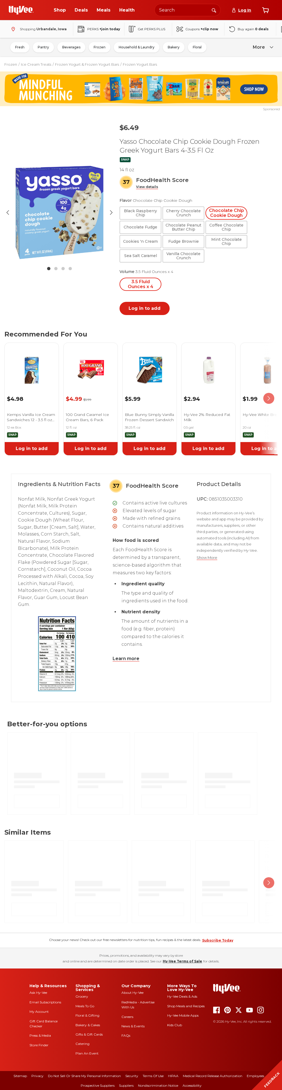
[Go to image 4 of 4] (70, 268)
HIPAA (173, 1076)
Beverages (71, 47)
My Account (39, 1011)
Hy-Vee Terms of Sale (182, 961)
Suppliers (126, 1085)
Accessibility (192, 1085)
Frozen (99, 47)
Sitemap (20, 1076)
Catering (82, 1044)
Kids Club (174, 1025)
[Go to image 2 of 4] (55, 268)
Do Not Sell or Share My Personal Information (84, 1076)
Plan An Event (87, 1053)
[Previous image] (7, 212)
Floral (197, 47)
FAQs (125, 1035)
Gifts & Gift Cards (89, 1034)
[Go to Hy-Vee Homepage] (21, 10)
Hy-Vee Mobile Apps (183, 1015)
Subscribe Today (217, 940)
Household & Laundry (136, 47)
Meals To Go (84, 1006)
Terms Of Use (153, 1076)
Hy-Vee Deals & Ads (182, 996)
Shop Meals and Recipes (186, 1006)
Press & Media (40, 1035)
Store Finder (38, 1045)
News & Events (133, 1026)
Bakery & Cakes (87, 1025)
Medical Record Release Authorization (212, 1076)
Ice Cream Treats (36, 64)
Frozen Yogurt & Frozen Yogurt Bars (87, 64)
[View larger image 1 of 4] (59, 212)
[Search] (214, 10)
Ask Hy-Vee (38, 992)
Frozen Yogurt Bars (140, 64)
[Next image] (111, 212)
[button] (147, 187)
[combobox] (187, 10)
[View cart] (265, 10)
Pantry (43, 47)
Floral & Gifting (87, 1015)
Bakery (174, 47)
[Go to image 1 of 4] (48, 268)
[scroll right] (268, 398)
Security (131, 1076)
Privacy (37, 1076)
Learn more (126, 658)
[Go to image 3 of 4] (63, 268)
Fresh (20, 47)
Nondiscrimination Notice (158, 1085)
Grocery (81, 996)
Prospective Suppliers (98, 1085)
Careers (127, 1017)
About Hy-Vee (132, 992)
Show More (207, 558)
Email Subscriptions (45, 1002)
